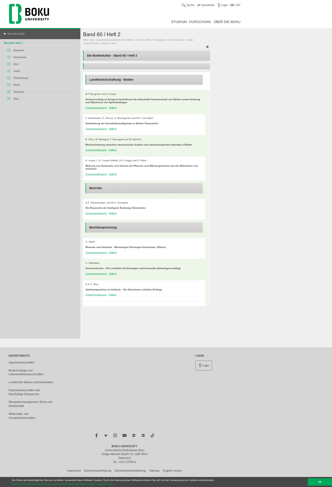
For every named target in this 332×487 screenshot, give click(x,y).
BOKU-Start (88, 40)
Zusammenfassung (96, 107)
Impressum (74, 470)
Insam (16, 71)
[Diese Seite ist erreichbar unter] (207, 47)
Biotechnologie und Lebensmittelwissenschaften (26, 372)
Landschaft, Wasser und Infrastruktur (31, 382)
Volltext (113, 107)
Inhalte (190, 40)
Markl (16, 84)
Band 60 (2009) (16, 33)
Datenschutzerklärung (97, 470)
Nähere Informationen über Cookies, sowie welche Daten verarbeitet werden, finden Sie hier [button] (62, 483)
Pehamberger (21, 77)
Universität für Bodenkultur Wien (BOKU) (115, 40)
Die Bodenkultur (176, 40)
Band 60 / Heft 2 (13, 43)
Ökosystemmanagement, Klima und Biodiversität (30, 403)
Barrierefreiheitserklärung (130, 470)
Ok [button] (320, 482)
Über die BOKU (144, 40)
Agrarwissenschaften (21, 362)
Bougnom (18, 50)
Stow (16, 98)
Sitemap (154, 470)
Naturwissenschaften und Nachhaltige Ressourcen (24, 392)
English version (172, 470)
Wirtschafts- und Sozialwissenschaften (22, 415)
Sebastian (18, 91)
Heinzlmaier (19, 57)
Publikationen (160, 40)
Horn (16, 64)
